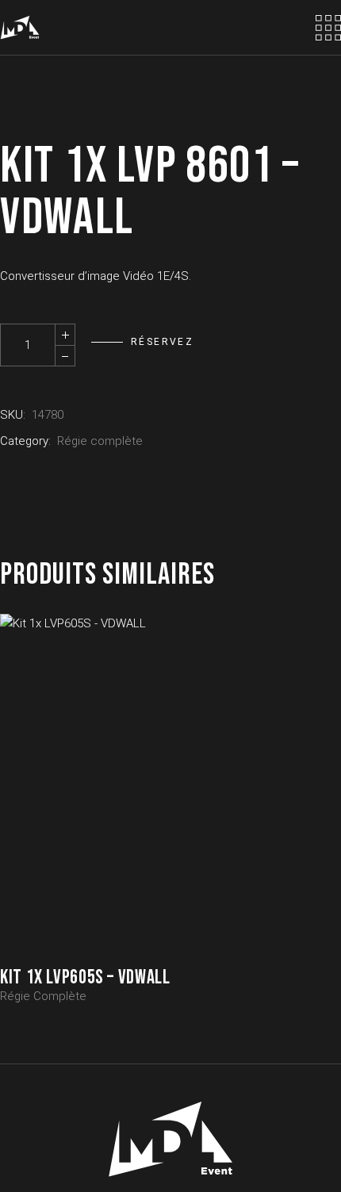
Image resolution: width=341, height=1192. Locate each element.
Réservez (162, 341)
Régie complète (100, 441)
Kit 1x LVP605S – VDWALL (85, 977)
